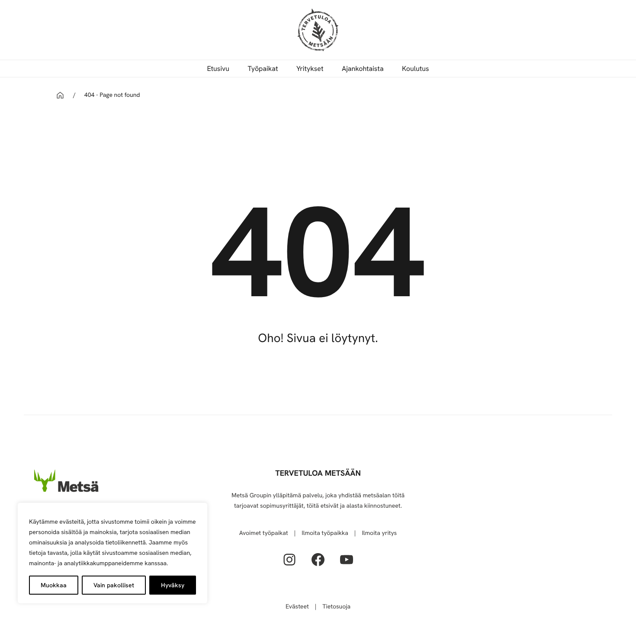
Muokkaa (54, 585)
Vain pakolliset (113, 585)
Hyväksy (172, 585)
